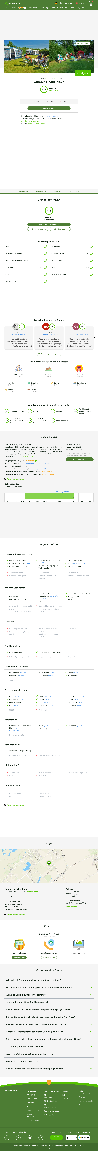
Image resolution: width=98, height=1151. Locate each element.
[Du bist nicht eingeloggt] (91, 3)
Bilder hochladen (60, 229)
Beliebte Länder (33, 1110)
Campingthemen (33, 1120)
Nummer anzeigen (49, 957)
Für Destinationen (51, 1101)
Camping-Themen (48, 8)
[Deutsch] (56, 3)
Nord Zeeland (33, 124)
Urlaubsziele (33, 8)
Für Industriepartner (50, 1106)
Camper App (32, 1099)
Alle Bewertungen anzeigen (48, 354)
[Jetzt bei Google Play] (84, 1137)
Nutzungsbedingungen (22, 1146)
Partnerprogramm (51, 1111)
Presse (81, 1105)
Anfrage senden (48, 108)
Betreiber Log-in (50, 1115)
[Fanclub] (22, 8)
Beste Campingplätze (66, 8)
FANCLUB (31, 1095)
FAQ (63, 1095)
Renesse (43, 124)
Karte (14, 8)
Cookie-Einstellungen (60, 1146)
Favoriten (81, 3)
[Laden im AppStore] (71, 1137)
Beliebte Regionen (30, 1115)
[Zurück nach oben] (49, 1082)
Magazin (80, 8)
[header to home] (12, 3)
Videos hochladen (37, 229)
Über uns (82, 1097)
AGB (70, 1146)
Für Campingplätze (50, 1096)
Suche (6, 8)
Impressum (35, 1146)
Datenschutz (45, 1146)
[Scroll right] (95, 336)
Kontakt (65, 1099)
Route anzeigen (71, 906)
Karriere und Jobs (86, 1101)
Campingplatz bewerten (48, 224)
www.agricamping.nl (78, 953)
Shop (29, 1106)
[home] (11, 1090)
